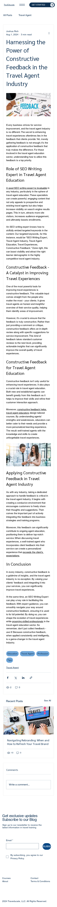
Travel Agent (25, 15)
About (5, 881)
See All (47, 700)
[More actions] (49, 33)
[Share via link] (30, 677)
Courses (6, 878)
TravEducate (9, 5)
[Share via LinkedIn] (23, 677)
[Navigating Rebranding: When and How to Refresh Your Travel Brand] (28, 720)
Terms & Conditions (40, 881)
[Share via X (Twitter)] (15, 677)
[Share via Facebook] (7, 677)
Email (9, 840)
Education (12, 653)
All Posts (7, 15)
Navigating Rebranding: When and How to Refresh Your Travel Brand (28, 742)
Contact (34, 878)
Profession (43, 653)
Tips (9, 660)
